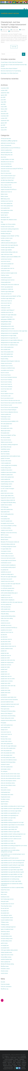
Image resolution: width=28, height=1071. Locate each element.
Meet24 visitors (4, 539)
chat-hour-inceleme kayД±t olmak (9, 273)
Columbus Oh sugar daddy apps (8, 314)
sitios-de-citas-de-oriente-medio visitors (10, 776)
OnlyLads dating (5, 613)
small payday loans (5, 792)
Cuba (14, 1062)
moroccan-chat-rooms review (8, 558)
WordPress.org (4, 989)
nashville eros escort (6, 572)
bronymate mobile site (6, 231)
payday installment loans (7, 648)
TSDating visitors (5, 924)
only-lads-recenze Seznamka (8, 611)
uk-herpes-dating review (6, 938)
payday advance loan (6, 644)
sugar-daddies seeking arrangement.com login (12, 822)
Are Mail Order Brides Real (7, 180)
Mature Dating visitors (6, 537)
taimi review (4, 894)
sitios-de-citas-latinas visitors (8, 783)
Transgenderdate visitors (7, 917)
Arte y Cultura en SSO (6, 185)
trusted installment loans (7, 920)
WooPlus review (5, 966)
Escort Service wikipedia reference (9, 412)
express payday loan (6, 414)
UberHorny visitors (5, 931)
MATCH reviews (4, 535)
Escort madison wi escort (7, 393)
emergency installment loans (8, 368)
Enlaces (24, 1065)
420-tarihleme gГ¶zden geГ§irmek (9, 140)
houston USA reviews (6, 460)
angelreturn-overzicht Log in (7, 178)
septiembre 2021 (5, 120)
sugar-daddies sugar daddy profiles (9, 827)
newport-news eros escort (7, 581)
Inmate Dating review (6, 467)
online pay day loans (6, 606)
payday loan (4, 650)
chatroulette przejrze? (6, 277)
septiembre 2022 (5, 92)
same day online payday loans (8, 748)
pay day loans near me (6, 639)
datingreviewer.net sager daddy (8, 335)
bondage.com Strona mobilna (8, 224)
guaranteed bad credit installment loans (10, 456)
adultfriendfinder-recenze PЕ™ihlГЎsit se (10, 147)
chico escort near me (6, 293)
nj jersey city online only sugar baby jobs (10, 583)
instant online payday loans (7, 477)
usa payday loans (5, 947)
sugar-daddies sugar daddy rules (9, 829)
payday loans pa (5, 688)
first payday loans (5, 433)
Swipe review (4, 892)
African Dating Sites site (6, 154)
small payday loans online (7, 794)
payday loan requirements (7, 662)
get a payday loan (5, 451)
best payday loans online (7, 210)
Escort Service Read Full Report (8, 409)
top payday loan (5, 910)
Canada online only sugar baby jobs (9, 245)
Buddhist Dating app (6, 233)
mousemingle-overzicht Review (8, 560)
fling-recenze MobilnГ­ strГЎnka (8, 435)
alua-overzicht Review (6, 164)
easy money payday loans (7, 351)
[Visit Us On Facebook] (19, 1068)
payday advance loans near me (8, 646)
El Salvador (18, 1062)
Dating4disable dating (6, 321)
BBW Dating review (5, 198)
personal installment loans (7, 701)
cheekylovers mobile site (7, 289)
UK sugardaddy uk (5, 934)
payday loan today (5, 667)
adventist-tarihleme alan (6, 152)
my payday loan (4, 569)
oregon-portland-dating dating (8, 616)
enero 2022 (3, 111)
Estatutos (16, 1059)
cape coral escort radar (6, 254)
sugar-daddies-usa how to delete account (11, 838)
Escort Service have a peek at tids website (11, 402)
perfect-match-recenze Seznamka (9, 699)
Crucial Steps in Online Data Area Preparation (12, 62)
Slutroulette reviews (6, 790)
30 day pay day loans (6, 138)
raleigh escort (4, 729)
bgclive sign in (4, 215)
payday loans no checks (7, 681)
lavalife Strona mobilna (6, 504)
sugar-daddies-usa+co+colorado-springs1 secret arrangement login (13, 855)
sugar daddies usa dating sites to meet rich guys (13, 806)
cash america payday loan (7, 263)
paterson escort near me (7, 632)
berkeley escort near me (7, 201)
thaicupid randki (4, 901)
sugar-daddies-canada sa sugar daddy (10, 831)
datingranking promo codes (7, 328)
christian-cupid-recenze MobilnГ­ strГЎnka (11, 296)
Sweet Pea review (5, 889)
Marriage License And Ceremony (9, 532)
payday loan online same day (8, 660)
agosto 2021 (4, 123)
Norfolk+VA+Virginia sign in (7, 590)
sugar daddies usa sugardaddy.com (9, 815)
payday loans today (5, 690)
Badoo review (4, 194)
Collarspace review (5, 307)
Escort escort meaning (6, 379)
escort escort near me (6, 384)
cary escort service (5, 261)
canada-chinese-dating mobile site (9, 252)
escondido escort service (7, 370)
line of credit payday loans (7, 514)
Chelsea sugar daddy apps (7, 291)
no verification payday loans (7, 588)
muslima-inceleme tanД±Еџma (8, 565)
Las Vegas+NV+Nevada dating (8, 502)
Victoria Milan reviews (6, 957)
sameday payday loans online (8, 757)
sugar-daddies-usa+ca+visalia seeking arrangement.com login (10, 851)
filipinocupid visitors (5, 430)
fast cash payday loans (6, 423)
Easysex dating (4, 358)
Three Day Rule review (6, 906)
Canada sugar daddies (6, 249)
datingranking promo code (7, 326)
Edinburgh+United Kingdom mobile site (10, 361)
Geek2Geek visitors (5, 449)
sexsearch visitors (5, 764)
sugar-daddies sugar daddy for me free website (12, 824)
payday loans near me (6, 676)
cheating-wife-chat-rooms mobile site (10, 284)
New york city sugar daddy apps (8, 576)
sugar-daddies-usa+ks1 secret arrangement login (13, 860)
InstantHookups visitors (6, 484)
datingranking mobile (6, 324)
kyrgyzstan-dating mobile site (8, 500)
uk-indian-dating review (6, 940)
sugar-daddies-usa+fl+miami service (9, 858)
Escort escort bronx (6, 375)
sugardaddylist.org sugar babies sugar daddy (12, 869)
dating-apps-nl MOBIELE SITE (8, 319)
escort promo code (5, 395)
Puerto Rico (23, 1064)
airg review (3, 157)
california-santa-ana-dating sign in (9, 242)
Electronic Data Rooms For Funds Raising (11, 70)
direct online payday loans (7, 347)
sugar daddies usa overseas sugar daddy (11, 810)
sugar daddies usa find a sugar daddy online (11, 808)
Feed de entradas (5, 984)
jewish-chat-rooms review (7, 493)
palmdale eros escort (6, 625)
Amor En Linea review (6, 173)
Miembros (19, 1060)
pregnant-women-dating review (8, 720)
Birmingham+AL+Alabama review (9, 219)
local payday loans (5, 518)
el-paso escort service (6, 363)
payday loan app (5, 653)
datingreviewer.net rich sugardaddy (9, 333)
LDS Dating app (4, 507)
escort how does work (6, 389)
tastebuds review (5, 896)
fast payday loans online (6, 428)
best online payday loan (6, 203)
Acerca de (7, 1057)
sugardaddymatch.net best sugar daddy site (11, 876)
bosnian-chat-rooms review (7, 226)
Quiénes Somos (13, 1057)
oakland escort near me (6, 597)
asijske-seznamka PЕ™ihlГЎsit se (8, 189)
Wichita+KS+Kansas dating (7, 964)
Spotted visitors (5, 801)
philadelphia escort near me (7, 706)
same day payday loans (6, 755)
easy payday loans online (7, 356)
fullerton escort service (6, 442)
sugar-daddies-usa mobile (7, 841)
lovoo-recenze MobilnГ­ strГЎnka (8, 525)
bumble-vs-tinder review (6, 238)
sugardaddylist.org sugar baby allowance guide (12, 872)
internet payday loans (6, 486)
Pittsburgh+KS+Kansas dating (8, 711)
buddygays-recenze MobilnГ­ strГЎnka (10, 236)
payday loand (4, 669)
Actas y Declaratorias (6, 145)
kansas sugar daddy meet (7, 495)
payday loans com (5, 674)
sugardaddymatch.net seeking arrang (10, 879)
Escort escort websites (6, 386)
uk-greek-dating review (6, 936)
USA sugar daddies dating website (9, 950)
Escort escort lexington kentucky (9, 377)
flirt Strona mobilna (5, 437)
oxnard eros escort (5, 623)
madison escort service (6, 530)
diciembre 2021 (4, 113)
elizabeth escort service (7, 365)
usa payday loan (5, 945)
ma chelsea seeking (6, 528)
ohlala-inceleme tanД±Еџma (7, 599)
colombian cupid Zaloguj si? (7, 310)
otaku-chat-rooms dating (7, 618)
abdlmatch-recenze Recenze (8, 143)
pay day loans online (6, 641)
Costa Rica (9, 1062)
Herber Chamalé (5, 29)
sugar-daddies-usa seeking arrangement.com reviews (14, 845)
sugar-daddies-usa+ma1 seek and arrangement (12, 862)
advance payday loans (6, 150)
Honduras (5, 1064)
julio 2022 (3, 97)
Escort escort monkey (6, 382)
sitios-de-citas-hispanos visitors (8, 780)
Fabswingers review (5, 416)
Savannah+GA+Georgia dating (8, 762)
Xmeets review (4, 971)
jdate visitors (4, 491)
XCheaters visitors (5, 968)
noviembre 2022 (5, 88)
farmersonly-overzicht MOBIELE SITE (9, 421)
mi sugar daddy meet (6, 548)
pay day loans (4, 637)
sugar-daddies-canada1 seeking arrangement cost (13, 834)
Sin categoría (4, 771)
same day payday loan (6, 750)
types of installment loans (7, 929)
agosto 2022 (4, 95)
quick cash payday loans (7, 725)
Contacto (23, 1067)
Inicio (3, 1057)
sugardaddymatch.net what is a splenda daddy (12, 887)
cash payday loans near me (7, 268)
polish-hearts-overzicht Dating (8, 715)
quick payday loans (5, 727)
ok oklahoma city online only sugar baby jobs (11, 602)
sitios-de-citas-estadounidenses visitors (10, 778)
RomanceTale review (6, 739)
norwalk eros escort (6, 595)
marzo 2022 (4, 106)
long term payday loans (6, 521)
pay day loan (4, 634)
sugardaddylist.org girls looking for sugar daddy (12, 865)
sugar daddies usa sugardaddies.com (10, 813)
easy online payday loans (7, 354)
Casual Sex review (5, 270)
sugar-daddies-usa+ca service (8, 848)
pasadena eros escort (6, 630)
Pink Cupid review (5, 708)
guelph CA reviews (5, 458)
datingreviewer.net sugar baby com (9, 338)
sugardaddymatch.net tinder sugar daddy (11, 881)
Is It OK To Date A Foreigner (7, 488)
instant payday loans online (7, 481)
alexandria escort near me (7, 161)
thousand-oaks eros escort (7, 903)
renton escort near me (6, 734)
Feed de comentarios (6, 986)
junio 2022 (3, 99)
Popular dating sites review (7, 718)
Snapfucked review (5, 797)
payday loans (4, 671)
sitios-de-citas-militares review (8, 785)
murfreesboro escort (6, 562)
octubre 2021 (4, 118)
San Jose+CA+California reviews (9, 759)
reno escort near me (6, 732)
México (9, 1064)
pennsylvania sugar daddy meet (8, 697)
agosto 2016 (4, 127)
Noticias (14, 1060)
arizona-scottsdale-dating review (9, 182)
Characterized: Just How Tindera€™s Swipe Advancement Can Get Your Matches (13, 24)
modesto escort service (7, 553)
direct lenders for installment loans (9, 344)
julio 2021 (3, 125)
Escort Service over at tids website (9, 407)
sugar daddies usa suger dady (8, 817)
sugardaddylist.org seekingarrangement (10, 867)
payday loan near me (6, 655)
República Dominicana (7, 1065)
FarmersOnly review (5, 419)
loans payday (4, 516)
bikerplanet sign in (5, 217)
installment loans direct (6, 470)
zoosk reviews (4, 973)
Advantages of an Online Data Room (9, 73)
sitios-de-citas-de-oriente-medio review (10, 773)
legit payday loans (5, 511)
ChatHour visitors (5, 275)
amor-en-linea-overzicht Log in (8, 175)
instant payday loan (5, 479)
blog (2, 222)
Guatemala (24, 1062)
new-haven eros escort (6, 579)
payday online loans (5, 692)
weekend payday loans (6, 959)
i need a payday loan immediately (9, 465)
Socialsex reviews (5, 799)
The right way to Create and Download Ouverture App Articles (14, 65)
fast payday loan (5, 426)
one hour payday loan (6, 604)
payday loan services (6, 664)
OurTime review (4, 620)
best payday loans (5, 208)
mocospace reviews (6, 551)
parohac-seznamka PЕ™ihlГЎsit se (9, 627)
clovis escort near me (6, 303)
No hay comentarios (14, 31)
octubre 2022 (4, 90)
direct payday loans (5, 349)
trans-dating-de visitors (6, 915)
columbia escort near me (7, 312)
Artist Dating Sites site (6, 187)
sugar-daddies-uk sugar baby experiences (11, 836)
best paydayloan (5, 212)
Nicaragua (14, 1064)
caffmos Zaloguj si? (5, 240)
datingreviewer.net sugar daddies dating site (11, 340)
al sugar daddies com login (7, 159)
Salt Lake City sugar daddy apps (8, 746)
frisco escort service (6, 440)
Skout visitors (4, 787)
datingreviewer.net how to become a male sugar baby (14, 331)
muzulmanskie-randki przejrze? (8, 567)
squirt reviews (4, 803)
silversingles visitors (6, 769)
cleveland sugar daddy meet (8, 298)
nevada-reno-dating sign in (7, 574)
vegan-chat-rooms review (7, 954)
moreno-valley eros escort (7, 555)
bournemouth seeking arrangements (10, 229)
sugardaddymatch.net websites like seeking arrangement (11, 884)
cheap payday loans (6, 282)
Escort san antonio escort (7, 398)
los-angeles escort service (7, 523)
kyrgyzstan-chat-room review (8, 497)
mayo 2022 (3, 102)
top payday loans (5, 913)
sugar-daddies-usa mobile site (8, 843)
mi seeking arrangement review (8, 546)
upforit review (4, 943)
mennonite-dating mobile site (8, 544)
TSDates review (5, 922)
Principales (3, 722)
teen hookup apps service (7, 899)
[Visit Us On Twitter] (17, 1068)
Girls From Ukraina (5, 453)
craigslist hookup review (7, 317)
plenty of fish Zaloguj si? (7, 713)
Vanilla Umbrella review (6, 952)
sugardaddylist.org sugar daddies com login (11, 874)
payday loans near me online (8, 678)
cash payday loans (5, 266)
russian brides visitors (6, 741)
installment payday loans (7, 474)
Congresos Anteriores (7, 1060)
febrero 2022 (4, 109)
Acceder (3, 982)
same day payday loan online (8, 752)
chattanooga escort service (7, 280)
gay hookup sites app (6, 446)
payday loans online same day (8, 685)
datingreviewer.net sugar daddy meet (10, 342)
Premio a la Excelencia (9, 1059)
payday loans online (5, 683)
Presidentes (21, 1059)
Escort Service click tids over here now (10, 400)
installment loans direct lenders (8, 472)
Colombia (4, 1062)
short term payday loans (7, 766)
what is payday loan (5, 961)
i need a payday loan (6, 463)
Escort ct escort (5, 372)
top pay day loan (5, 908)
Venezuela (15, 1065)
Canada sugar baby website (7, 247)
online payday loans (5, 609)
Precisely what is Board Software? (9, 68)
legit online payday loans (7, 509)
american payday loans (6, 166)
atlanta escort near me (6, 191)
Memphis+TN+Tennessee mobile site (10, 542)
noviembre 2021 (5, 116)
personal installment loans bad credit (10, 704)
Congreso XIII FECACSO (8, 1068)
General (23, 1060)
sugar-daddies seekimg (6, 820)
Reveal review (4, 736)
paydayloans (4, 695)
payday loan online (5, 657)
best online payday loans (7, 205)
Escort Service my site (6, 405)
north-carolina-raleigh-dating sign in (9, 593)
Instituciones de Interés (8, 1067)
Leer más (14, 46)
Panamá (19, 1064)
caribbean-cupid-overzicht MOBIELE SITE (10, 256)
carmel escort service (6, 259)
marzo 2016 (4, 129)
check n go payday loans (7, 287)
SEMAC (19, 1065)
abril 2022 (3, 104)
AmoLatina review (5, 171)
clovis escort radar (5, 305)
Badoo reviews (4, 196)
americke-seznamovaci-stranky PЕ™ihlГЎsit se (12, 168)
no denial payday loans (6, 586)
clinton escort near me (6, 300)
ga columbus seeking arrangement (9, 444)
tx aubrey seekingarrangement (8, 927)
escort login (4, 391)
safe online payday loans (7, 743)
